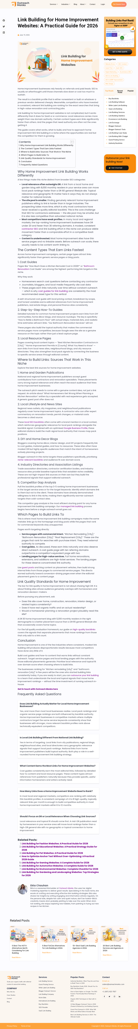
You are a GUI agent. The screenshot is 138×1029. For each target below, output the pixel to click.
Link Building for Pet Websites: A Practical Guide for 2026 (52, 853)
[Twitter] (109, 997)
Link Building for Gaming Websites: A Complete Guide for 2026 (55, 862)
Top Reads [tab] (109, 91)
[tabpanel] (120, 121)
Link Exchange (114, 122)
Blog (75, 4)
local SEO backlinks (34, 422)
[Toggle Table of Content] (71, 142)
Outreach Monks (66, 888)
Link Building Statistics (117, 116)
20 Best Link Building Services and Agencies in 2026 (113, 948)
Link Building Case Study (118, 133)
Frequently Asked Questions (34, 164)
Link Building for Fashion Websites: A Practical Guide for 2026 (55, 843)
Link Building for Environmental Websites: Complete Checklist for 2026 (60, 869)
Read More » (16, 957)
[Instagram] (114, 997)
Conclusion (26, 161)
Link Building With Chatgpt (118, 136)
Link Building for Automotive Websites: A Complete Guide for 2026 (57, 865)
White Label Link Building (118, 105)
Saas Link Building (115, 109)
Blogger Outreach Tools (117, 129)
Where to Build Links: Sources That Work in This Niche (46, 151)
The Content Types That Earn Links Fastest (41, 148)
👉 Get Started (115, 168)
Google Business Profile (75, 428)
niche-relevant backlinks (30, 459)
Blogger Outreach (115, 126)
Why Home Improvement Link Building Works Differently (46, 145)
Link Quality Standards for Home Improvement (43, 158)
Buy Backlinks (114, 98)
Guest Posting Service (117, 140)
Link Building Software (117, 102)
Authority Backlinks (115, 143)
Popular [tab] (131, 91)
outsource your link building (85, 675)
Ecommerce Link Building (118, 119)
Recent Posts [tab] (120, 91)
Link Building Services (117, 112)
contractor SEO (30, 228)
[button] (4, 20)
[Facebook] (104, 997)
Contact (92, 4)
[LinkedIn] (119, 997)
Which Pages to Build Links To (35, 155)
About (82, 4)
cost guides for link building (53, 291)
